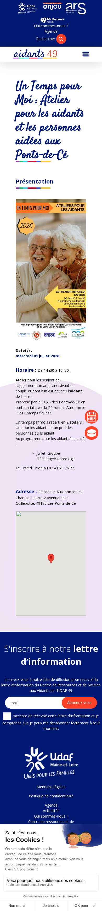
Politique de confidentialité (51, 795)
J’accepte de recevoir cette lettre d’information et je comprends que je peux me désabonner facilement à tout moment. (51, 722)
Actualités (51, 810)
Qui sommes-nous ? (51, 25)
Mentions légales (51, 786)
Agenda (51, 31)
